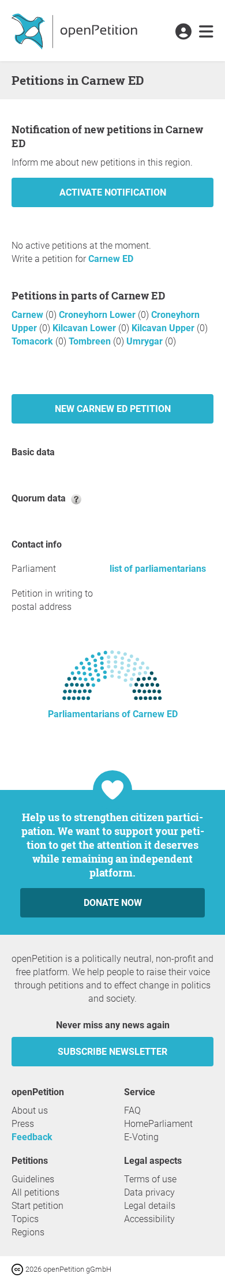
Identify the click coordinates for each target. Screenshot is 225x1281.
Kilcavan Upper (164, 328)
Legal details (149, 1205)
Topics (25, 1218)
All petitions (35, 1192)
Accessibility (149, 1218)
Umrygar (145, 341)
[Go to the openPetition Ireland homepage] (76, 30)
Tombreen (91, 341)
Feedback (32, 1137)
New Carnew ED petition (113, 408)
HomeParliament (158, 1123)
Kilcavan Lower (85, 328)
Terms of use (150, 1179)
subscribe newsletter (112, 1051)
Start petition (37, 1205)
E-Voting (141, 1137)
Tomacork (33, 341)
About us (30, 1110)
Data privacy (149, 1192)
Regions (28, 1232)
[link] (206, 32)
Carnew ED (110, 258)
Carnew (29, 314)
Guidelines (33, 1179)
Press (23, 1123)
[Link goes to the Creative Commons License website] (18, 1268)
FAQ (132, 1110)
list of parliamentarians (158, 568)
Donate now (113, 902)
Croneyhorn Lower (98, 314)
